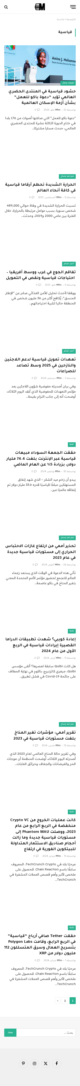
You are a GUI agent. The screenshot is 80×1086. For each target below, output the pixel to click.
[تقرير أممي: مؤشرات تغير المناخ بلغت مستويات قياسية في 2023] (40, 707)
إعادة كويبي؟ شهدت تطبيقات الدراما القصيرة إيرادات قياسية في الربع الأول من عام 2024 (40, 645)
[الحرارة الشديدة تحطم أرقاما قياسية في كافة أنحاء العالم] (40, 159)
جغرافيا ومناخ (67, 176)
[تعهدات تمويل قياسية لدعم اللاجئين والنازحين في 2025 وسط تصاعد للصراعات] (40, 334)
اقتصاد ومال (68, 83)
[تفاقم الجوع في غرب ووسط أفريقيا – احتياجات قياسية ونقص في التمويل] (40, 246)
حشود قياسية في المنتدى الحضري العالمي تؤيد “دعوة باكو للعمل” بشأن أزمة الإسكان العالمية (42, 97)
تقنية (72, 444)
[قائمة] (73, 7)
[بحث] (6, 7)
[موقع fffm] (40, 7)
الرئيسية (71, 19)
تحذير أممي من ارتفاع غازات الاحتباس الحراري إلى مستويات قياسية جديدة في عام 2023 (40, 552)
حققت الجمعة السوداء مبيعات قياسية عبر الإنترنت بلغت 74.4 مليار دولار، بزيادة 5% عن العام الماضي (41, 459)
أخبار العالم (69, 264)
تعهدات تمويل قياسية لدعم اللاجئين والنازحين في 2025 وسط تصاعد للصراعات (40, 366)
